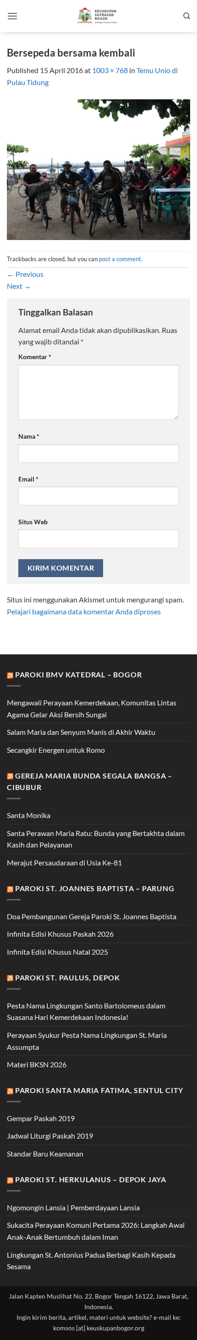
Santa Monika (28, 815)
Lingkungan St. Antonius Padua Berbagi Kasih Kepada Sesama (91, 1260)
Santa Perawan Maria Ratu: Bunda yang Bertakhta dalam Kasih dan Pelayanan (96, 839)
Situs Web (33, 522)
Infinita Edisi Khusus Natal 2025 (57, 951)
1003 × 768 (110, 70)
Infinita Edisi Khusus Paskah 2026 (60, 933)
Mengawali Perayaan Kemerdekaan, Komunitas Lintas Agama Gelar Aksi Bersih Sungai (91, 708)
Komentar (34, 357)
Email (28, 479)
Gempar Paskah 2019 (41, 1118)
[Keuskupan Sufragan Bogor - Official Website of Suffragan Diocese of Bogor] (99, 16)
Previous (25, 273)
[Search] (186, 16)
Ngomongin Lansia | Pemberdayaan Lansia (73, 1207)
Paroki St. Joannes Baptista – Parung (95, 888)
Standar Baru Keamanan (45, 1153)
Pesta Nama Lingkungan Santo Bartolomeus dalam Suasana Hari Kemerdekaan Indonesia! (86, 1011)
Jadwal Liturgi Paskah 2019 (50, 1135)
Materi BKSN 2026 (36, 1064)
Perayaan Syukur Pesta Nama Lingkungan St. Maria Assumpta (87, 1041)
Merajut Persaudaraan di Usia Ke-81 (64, 862)
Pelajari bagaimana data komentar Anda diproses (84, 611)
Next (19, 285)
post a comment (120, 259)
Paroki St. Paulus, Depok (67, 977)
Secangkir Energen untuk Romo (56, 749)
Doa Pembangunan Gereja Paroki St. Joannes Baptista (91, 916)
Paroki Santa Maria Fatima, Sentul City (99, 1090)
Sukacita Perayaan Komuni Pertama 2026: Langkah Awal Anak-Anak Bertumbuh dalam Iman (96, 1230)
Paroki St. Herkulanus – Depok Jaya (90, 1179)
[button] (12, 16)
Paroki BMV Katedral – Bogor (78, 674)
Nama (28, 436)
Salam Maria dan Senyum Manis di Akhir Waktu (81, 731)
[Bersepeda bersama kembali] (98, 168)
